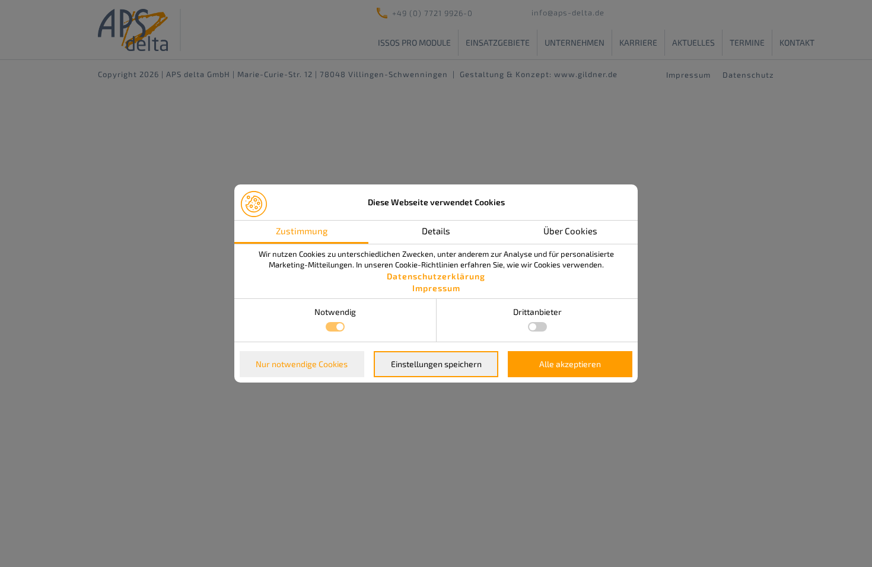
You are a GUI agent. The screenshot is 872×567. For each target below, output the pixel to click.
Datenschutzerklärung (436, 276)
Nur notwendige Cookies (302, 364)
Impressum (436, 288)
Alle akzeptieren (570, 364)
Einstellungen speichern (436, 364)
